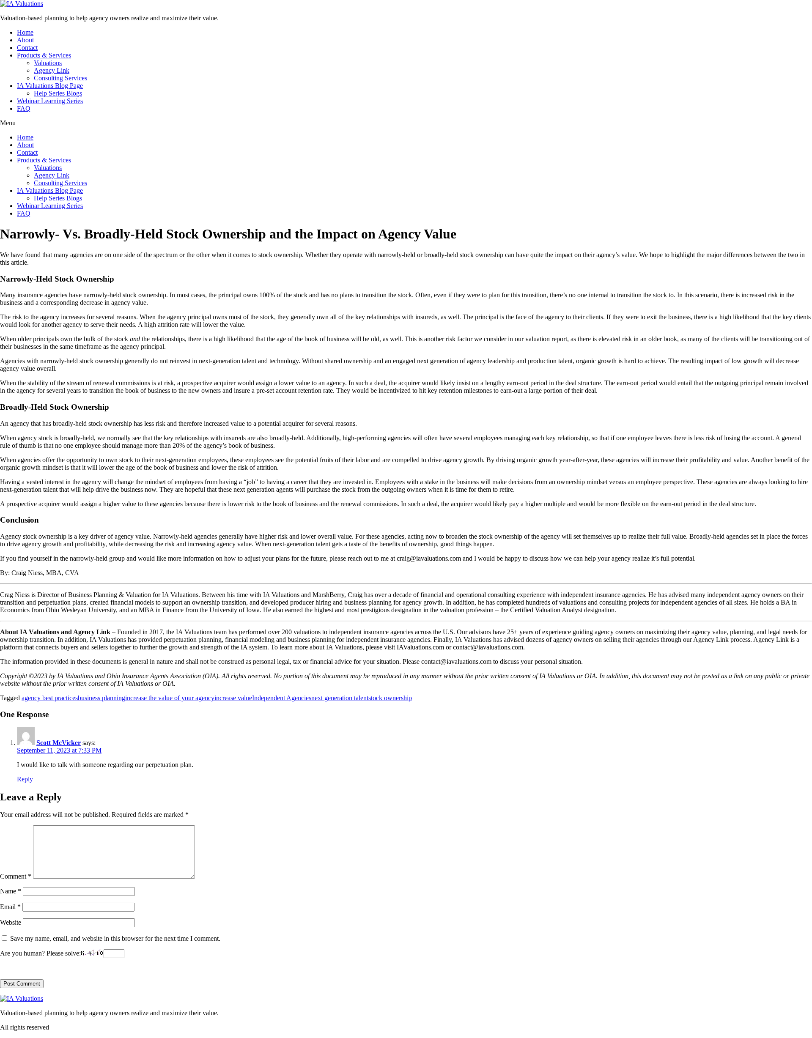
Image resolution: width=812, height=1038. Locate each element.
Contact (27, 47)
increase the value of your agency (169, 697)
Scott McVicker (58, 742)
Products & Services (44, 55)
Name (10, 891)
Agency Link (51, 70)
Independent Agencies (281, 697)
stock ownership (390, 697)
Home (25, 32)
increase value (233, 697)
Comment (15, 876)
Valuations (48, 62)
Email (10, 906)
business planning (101, 697)
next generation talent (339, 697)
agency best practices (50, 697)
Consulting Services (60, 78)
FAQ (23, 108)
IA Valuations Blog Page (50, 85)
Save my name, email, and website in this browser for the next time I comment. (115, 938)
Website (10, 922)
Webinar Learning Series (50, 100)
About (25, 40)
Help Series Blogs (58, 93)
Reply (25, 779)
